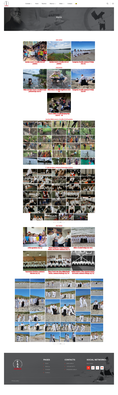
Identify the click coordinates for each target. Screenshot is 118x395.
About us (52, 3)
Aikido (61, 3)
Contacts (70, 3)
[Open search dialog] (107, 3)
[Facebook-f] (88, 367)
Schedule (27, 3)
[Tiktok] (93, 367)
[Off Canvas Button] (112, 3)
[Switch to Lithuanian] (77, 3)
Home (36, 3)
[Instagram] (97, 367)
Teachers (44, 3)
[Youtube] (102, 367)
